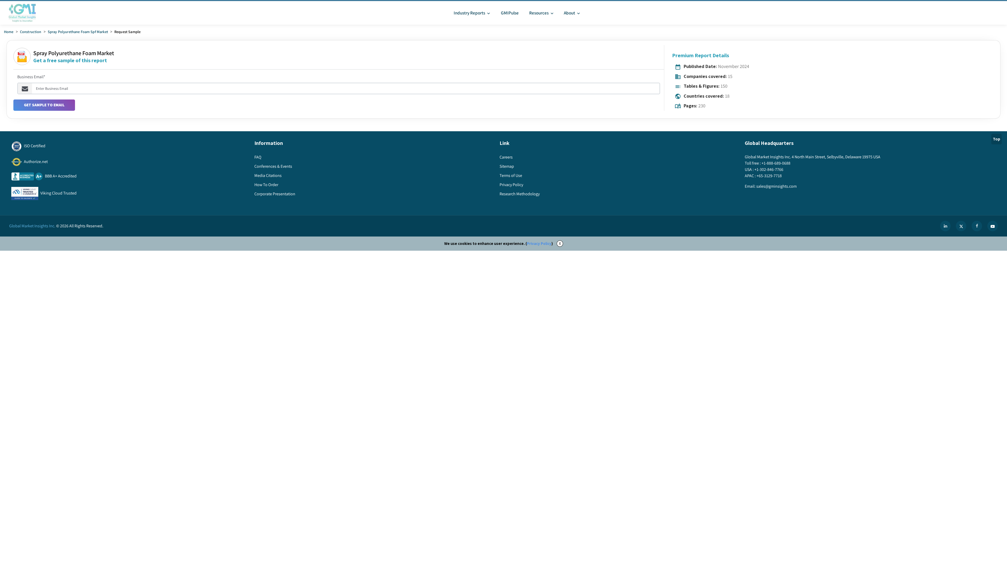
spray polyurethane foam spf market (78, 31)
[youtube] (992, 226)
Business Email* (31, 77)
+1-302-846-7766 (768, 169)
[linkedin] (945, 226)
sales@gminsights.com (776, 186)
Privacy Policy (539, 243)
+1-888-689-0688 (776, 163)
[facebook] (977, 226)
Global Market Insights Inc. (32, 226)
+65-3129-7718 (769, 175)
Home (9, 31)
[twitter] (961, 226)
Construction (30, 31)
